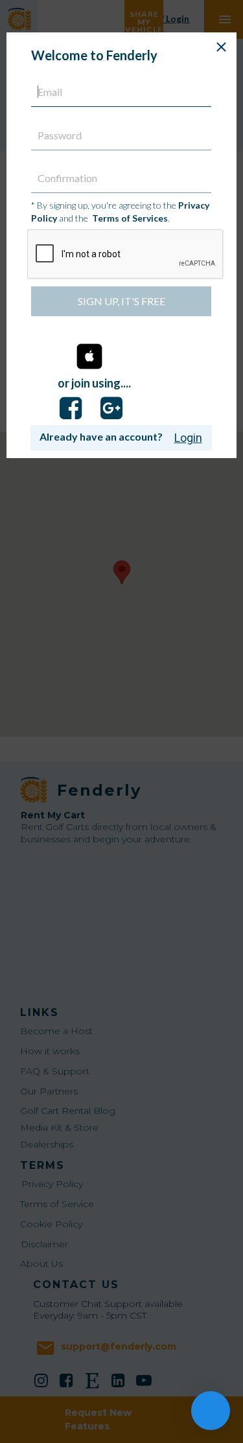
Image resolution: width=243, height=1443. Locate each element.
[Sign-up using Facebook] (71, 408)
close (221, 47)
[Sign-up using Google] (111, 408)
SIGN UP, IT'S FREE (121, 301)
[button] (89, 357)
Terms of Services (130, 218)
